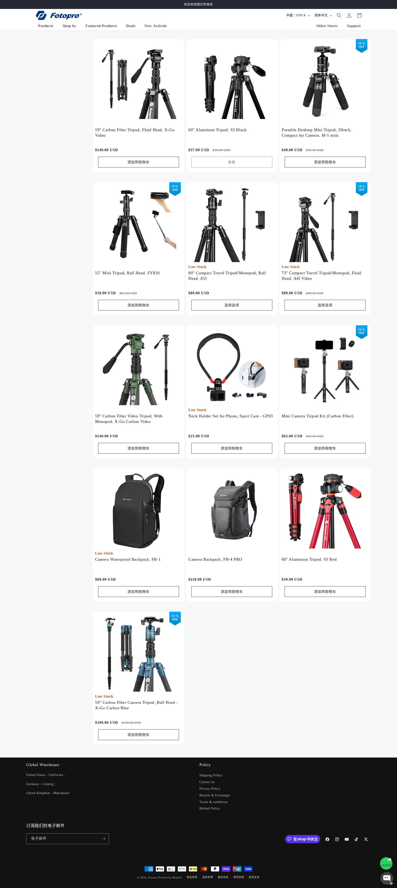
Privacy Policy (209, 788)
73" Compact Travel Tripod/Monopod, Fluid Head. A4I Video (321, 275)
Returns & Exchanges (214, 795)
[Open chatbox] (386, 878)
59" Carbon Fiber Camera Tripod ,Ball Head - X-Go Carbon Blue (136, 705)
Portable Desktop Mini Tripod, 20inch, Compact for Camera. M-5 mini (317, 132)
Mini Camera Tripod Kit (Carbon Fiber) (317, 416)
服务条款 (223, 877)
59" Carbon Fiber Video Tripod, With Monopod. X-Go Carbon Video (128, 419)
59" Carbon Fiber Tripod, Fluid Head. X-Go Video (135, 132)
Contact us (206, 782)
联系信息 (254, 877)
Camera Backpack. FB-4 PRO (215, 559)
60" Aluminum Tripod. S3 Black (217, 129)
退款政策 (207, 877)
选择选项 (231, 305)
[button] (339, 15)
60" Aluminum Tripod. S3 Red (309, 559)
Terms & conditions (213, 802)
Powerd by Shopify (170, 877)
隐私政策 (192, 877)
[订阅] (104, 838)
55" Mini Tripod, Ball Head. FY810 (127, 273)
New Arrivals (156, 26)
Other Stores (327, 26)
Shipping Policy (210, 775)
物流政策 (238, 877)
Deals (130, 26)
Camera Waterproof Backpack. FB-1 (128, 559)
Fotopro (153, 877)
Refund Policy (209, 808)
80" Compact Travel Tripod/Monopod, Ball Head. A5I (227, 275)
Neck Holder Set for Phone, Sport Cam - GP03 (230, 416)
